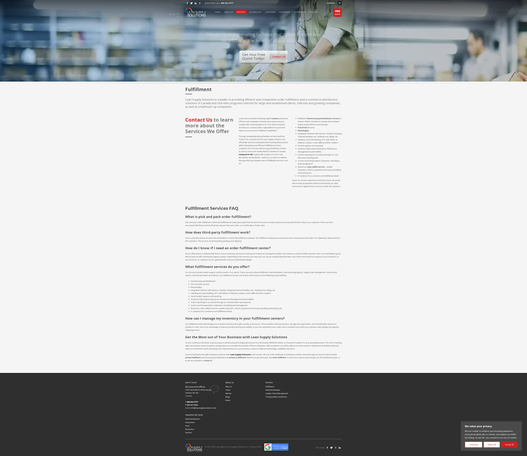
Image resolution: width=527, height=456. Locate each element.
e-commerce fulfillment (236, 357)
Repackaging (303, 130)
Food (187, 426)
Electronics (189, 429)
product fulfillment (193, 357)
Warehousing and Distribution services (323, 118)
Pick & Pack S (306, 127)
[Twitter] (191, 3)
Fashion (188, 432)
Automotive (190, 422)
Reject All (492, 444)
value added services (316, 167)
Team (227, 390)
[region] (491, 436)
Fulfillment (270, 386)
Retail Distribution (273, 390)
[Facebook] (187, 3)
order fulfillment (279, 357)
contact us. (208, 360)
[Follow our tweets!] (331, 448)
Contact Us (278, 56)
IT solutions (274, 118)
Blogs (227, 397)
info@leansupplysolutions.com (203, 408)
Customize (473, 444)
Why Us (228, 386)
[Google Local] (200, 3)
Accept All (509, 444)
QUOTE (337, 12)
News (227, 400)
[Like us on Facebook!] (327, 448)
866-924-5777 (227, 3)
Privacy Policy (255, 447)
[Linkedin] (196, 3)
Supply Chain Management (277, 393)
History (228, 393)
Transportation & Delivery (276, 397)
